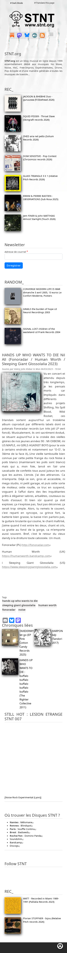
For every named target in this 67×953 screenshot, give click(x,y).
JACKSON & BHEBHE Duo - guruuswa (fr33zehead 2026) (38, 98)
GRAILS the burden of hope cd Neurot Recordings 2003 (40, 310)
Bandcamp (16, 842)
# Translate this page (44, 2)
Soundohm (16, 839)
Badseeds (23, 832)
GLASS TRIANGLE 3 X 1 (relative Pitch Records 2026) (40, 177)
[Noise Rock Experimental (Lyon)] (23, 797)
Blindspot (26, 825)
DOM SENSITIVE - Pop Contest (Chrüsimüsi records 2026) (39, 157)
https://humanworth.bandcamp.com (26, 556)
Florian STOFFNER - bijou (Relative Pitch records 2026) (42, 920)
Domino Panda (33, 835)
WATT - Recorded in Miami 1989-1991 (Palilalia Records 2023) (41, 900)
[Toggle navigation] (51, 34)
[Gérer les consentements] (60, 946)
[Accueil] (32, 19)
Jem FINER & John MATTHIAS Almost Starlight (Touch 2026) (39, 217)
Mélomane (26, 822)
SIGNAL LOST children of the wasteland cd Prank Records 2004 (41, 330)
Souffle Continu (26, 829)
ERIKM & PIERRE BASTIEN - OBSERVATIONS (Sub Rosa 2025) (40, 197)
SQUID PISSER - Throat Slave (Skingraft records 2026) (39, 118)
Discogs (14, 845)
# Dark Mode (16, 2)
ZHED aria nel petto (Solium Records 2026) (38, 138)
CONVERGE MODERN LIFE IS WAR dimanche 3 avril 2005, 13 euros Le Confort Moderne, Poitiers (42, 292)
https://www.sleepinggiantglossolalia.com (29, 567)
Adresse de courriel (15, 251)
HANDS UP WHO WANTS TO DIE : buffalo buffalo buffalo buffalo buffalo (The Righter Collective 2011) (26, 683)
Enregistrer (14, 265)
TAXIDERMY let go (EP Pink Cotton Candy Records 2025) (27, 642)
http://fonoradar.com (35, 545)
